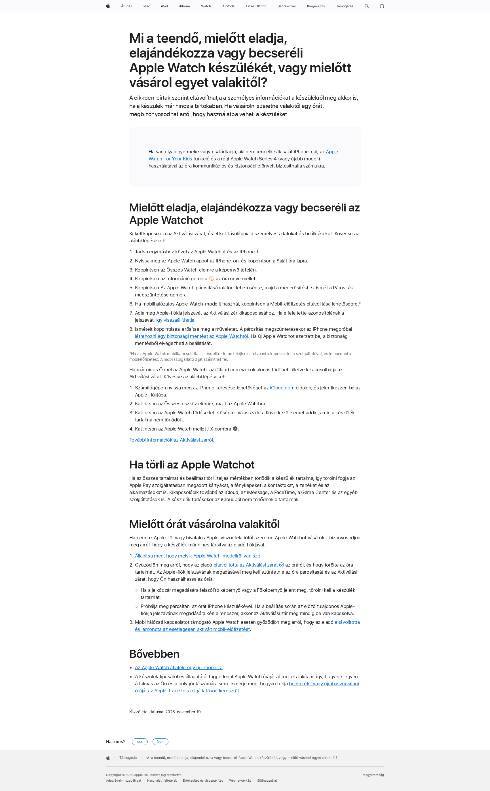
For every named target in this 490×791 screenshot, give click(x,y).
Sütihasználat (267, 780)
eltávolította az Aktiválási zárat (246, 565)
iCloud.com (282, 388)
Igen (139, 742)
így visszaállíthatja (175, 320)
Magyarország (373, 775)
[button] (366, 6)
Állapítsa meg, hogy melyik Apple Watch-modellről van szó (197, 556)
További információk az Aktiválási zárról (171, 440)
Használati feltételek (162, 780)
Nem (160, 742)
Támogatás (128, 758)
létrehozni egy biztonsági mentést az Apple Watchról (191, 336)
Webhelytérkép (240, 780)
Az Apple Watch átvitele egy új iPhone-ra (179, 667)
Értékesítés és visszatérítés (203, 780)
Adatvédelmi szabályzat (123, 780)
